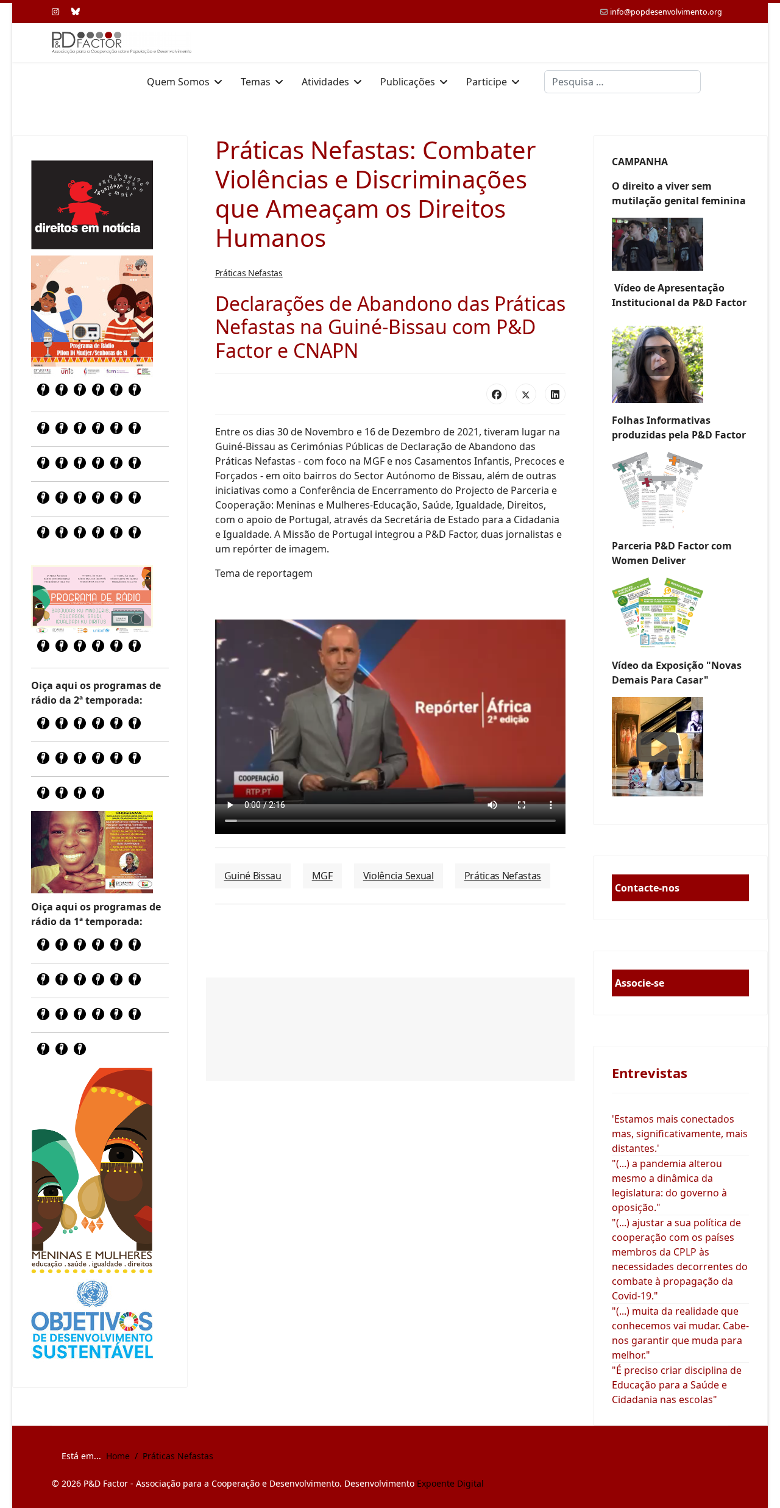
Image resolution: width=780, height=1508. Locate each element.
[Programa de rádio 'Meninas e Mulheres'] (92, 599)
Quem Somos (178, 81)
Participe (486, 81)
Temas (256, 81)
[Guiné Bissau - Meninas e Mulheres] (92, 1170)
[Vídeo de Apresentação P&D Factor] (681, 361)
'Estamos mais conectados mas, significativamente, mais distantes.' (680, 1133)
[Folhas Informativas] (681, 490)
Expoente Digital (450, 1483)
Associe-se (639, 983)
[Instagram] (55, 11)
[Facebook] (496, 394)
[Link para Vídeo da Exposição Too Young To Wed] (681, 746)
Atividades (325, 81)
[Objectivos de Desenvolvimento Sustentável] (92, 1321)
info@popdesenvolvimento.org (666, 12)
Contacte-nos (647, 888)
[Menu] (720, 81)
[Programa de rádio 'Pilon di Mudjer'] (92, 316)
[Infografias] (681, 612)
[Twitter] (526, 394)
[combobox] (622, 81)
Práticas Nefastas (249, 273)
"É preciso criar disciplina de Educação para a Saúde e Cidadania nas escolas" (677, 1384)
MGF (322, 875)
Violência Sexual (398, 875)
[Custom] (75, 11)
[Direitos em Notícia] (92, 204)
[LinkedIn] (555, 394)
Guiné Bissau (253, 875)
